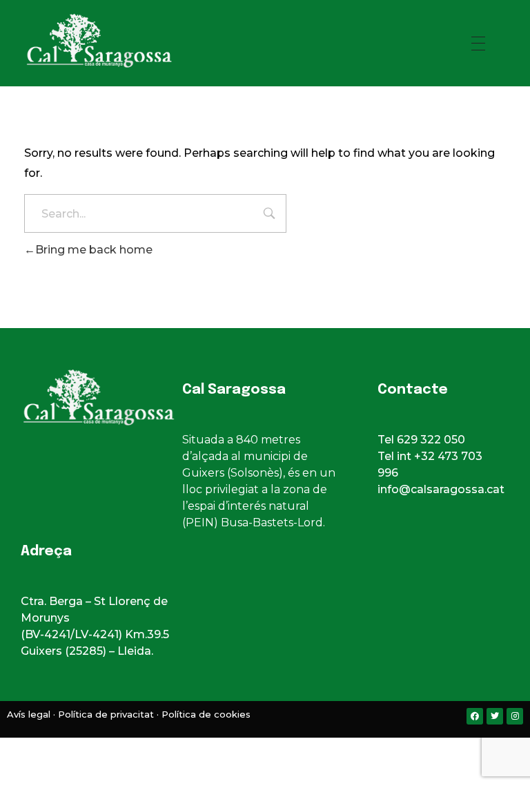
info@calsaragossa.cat (440, 489)
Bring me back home (94, 249)
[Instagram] (515, 716)
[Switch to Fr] (279, 751)
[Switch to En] (265, 751)
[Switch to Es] (251, 751)
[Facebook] (475, 716)
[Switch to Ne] (293, 751)
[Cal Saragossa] (127, 41)
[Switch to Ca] (237, 751)
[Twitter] (495, 716)
